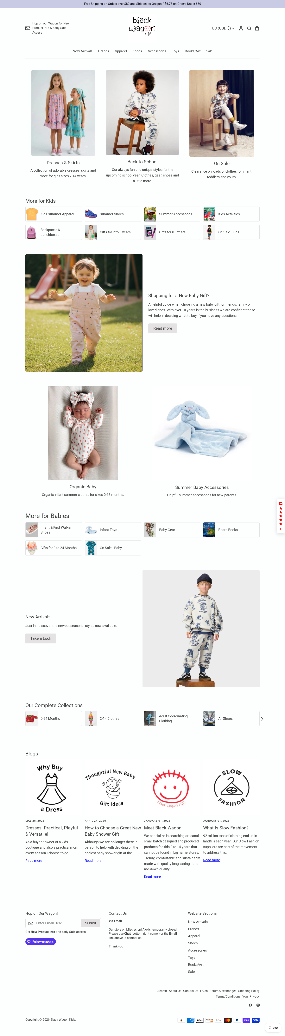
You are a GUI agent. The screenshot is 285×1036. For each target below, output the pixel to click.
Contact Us (190, 991)
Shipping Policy (249, 991)
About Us (175, 991)
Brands (103, 51)
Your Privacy (251, 996)
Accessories (157, 51)
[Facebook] (250, 1005)
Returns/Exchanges (223, 991)
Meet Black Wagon (162, 828)
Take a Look (40, 638)
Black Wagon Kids (62, 1019)
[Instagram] (258, 1005)
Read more (162, 328)
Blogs (31, 754)
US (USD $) (221, 28)
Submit (90, 923)
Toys (175, 51)
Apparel (121, 51)
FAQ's (204, 991)
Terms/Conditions (228, 996)
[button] (23, 718)
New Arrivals (82, 51)
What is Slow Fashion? (226, 828)
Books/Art (192, 51)
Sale (209, 51)
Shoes (137, 51)
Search (162, 991)
